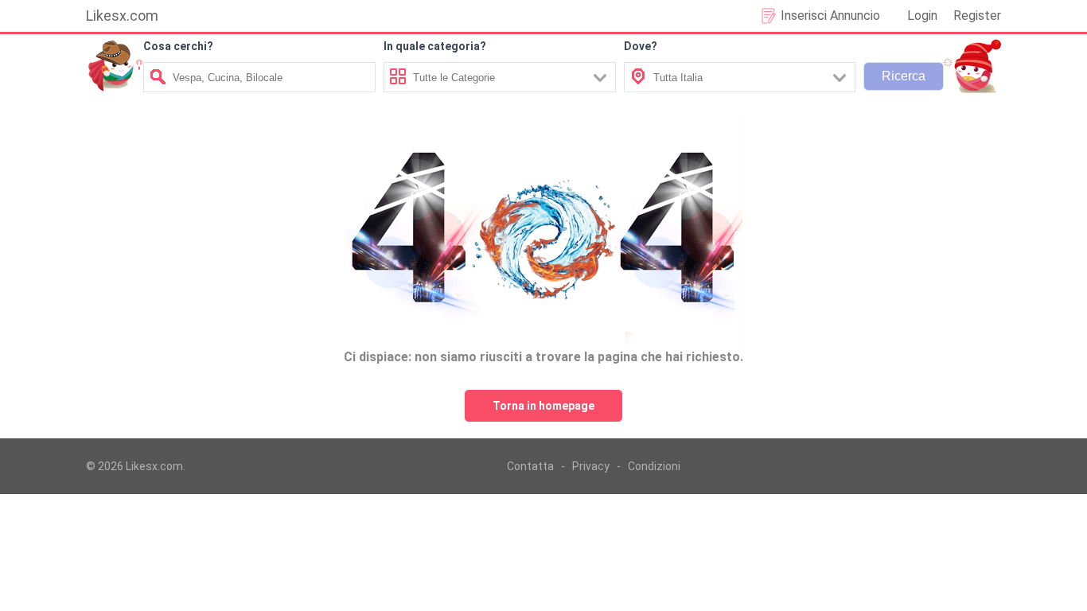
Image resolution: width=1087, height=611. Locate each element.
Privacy (591, 466)
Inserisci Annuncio (830, 15)
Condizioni (654, 466)
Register (977, 15)
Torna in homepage (543, 405)
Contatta (530, 466)
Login (922, 15)
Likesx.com (122, 15)
